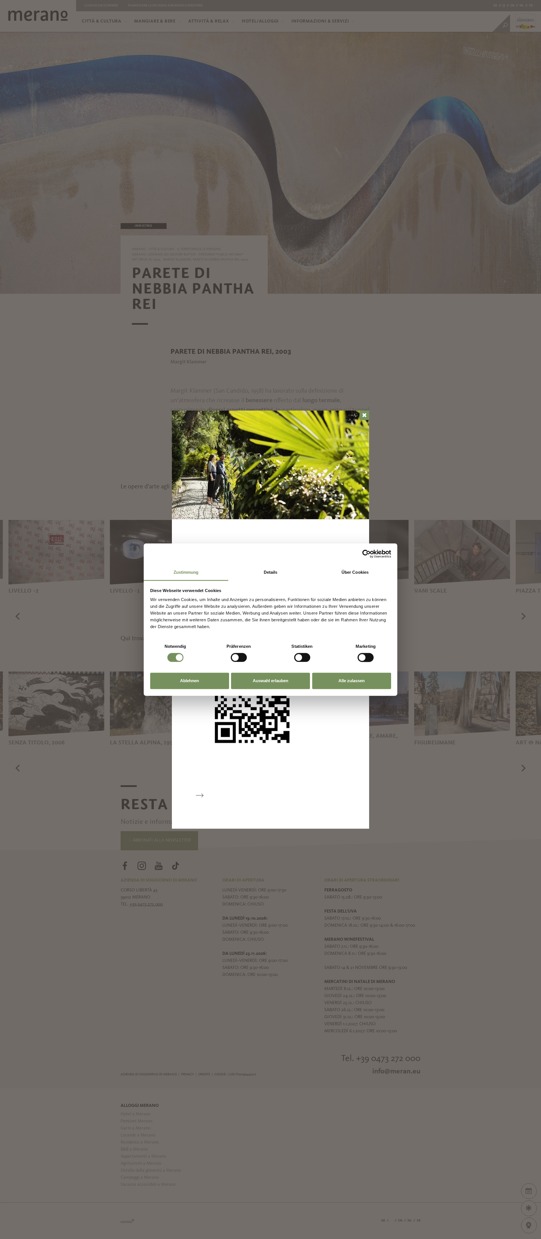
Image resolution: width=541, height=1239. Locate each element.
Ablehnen (189, 681)
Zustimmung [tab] (186, 572)
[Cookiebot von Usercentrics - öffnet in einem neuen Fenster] (366, 554)
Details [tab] (271, 572)
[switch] (239, 657)
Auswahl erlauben (270, 681)
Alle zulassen (351, 681)
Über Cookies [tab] (355, 572)
